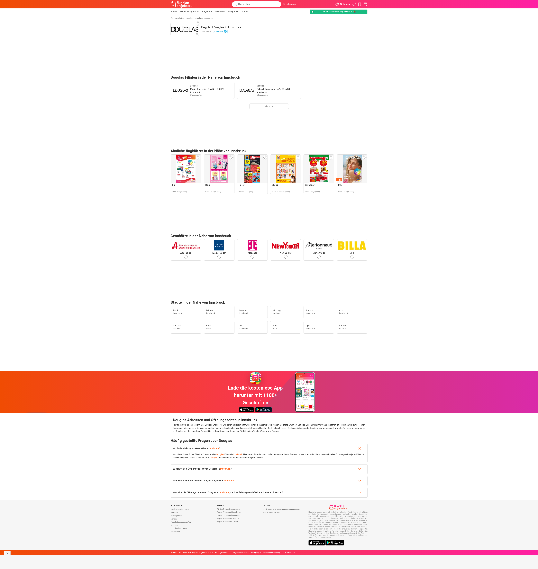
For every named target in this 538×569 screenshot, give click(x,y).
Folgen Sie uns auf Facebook (229, 512)
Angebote (207, 11)
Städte (244, 11)
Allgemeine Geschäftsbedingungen (247, 552)
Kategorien (233, 11)
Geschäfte (219, 11)
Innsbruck (214, 448)
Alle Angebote (176, 516)
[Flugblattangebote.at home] (181, 4)
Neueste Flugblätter (189, 11)
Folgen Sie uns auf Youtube (228, 518)
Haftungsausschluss (223, 552)
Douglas (189, 18)
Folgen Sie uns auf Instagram (229, 515)
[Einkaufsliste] (365, 4)
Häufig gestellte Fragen (180, 509)
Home (174, 11)
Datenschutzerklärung (271, 552)
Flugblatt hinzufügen (179, 528)
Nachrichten (175, 531)
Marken (174, 519)
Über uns (174, 525)
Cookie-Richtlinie (288, 552)
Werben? (174, 512)
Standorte (199, 18)
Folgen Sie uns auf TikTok (227, 521)
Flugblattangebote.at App (181, 522)
